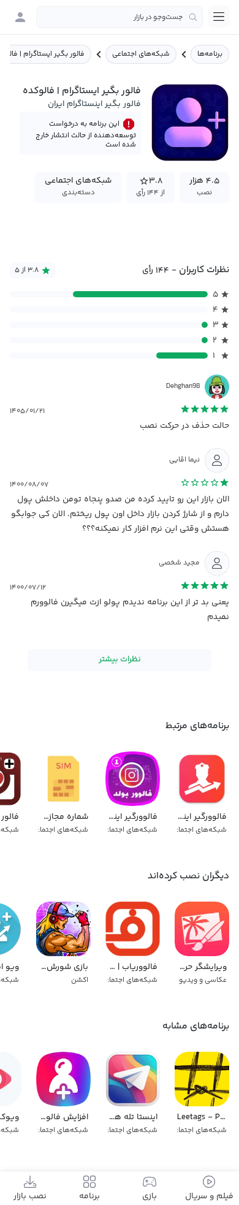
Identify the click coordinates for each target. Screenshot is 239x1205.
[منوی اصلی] (219, 17)
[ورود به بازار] (20, 17)
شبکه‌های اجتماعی (141, 54)
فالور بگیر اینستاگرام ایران (94, 104)
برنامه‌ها (209, 54)
